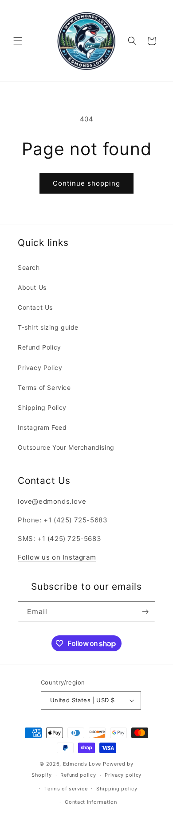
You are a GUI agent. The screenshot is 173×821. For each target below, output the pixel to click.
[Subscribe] (145, 611)
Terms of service (65, 789)
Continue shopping (86, 183)
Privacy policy (123, 775)
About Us (32, 287)
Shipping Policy (42, 407)
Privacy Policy (40, 367)
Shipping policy (117, 789)
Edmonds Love (82, 764)
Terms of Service (44, 387)
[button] (18, 41)
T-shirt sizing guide (48, 327)
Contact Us (35, 307)
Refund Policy (39, 347)
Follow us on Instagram (57, 557)
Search (29, 267)
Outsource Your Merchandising (66, 447)
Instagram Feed (42, 427)
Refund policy (78, 775)
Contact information (91, 802)
